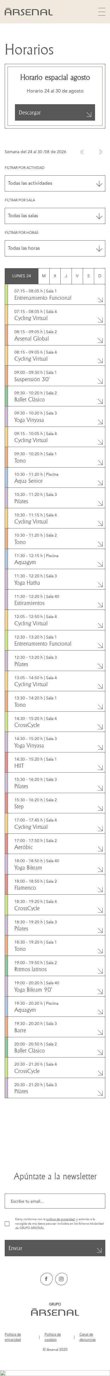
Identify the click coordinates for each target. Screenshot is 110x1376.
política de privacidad (60, 1219)
